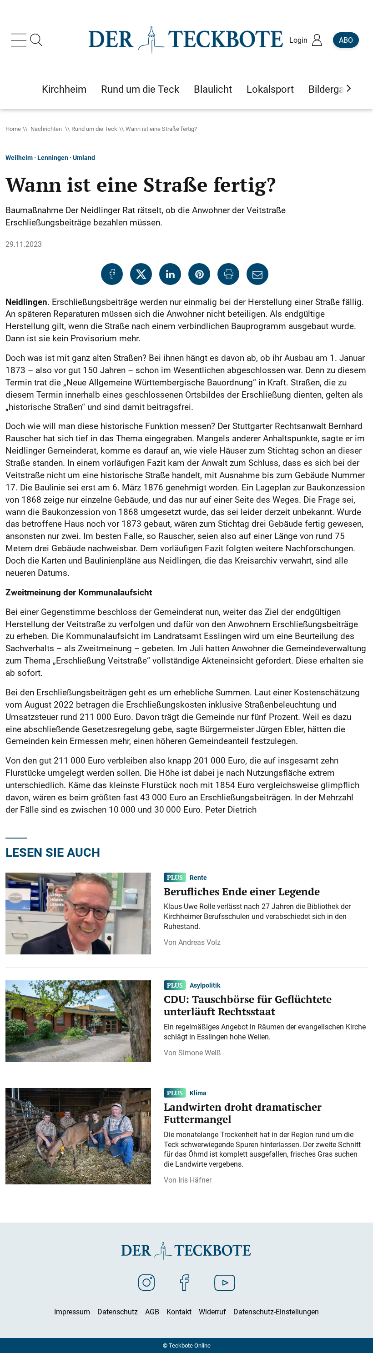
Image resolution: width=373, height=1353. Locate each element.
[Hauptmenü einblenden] (20, 40)
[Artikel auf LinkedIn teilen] (170, 274)
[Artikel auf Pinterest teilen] (199, 274)
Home (13, 129)
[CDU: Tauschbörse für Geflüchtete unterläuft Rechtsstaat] (78, 1021)
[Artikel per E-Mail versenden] (257, 274)
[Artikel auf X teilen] (141, 274)
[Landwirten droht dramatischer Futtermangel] (78, 1136)
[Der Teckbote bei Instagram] (146, 1282)
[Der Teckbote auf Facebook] (184, 1282)
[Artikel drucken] (228, 274)
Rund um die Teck (94, 129)
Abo (346, 40)
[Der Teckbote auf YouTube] (224, 1282)
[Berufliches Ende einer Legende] (78, 913)
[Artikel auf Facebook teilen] (112, 274)
